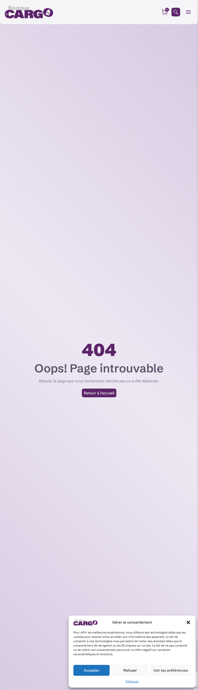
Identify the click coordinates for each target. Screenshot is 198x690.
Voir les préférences (170, 670)
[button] (188, 622)
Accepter (91, 670)
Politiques (132, 681)
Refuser (130, 670)
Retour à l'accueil (99, 393)
